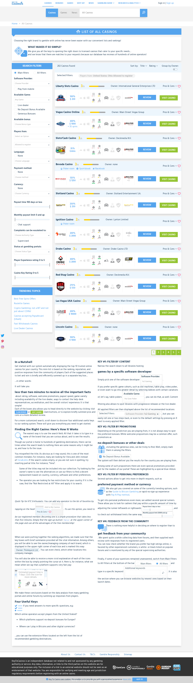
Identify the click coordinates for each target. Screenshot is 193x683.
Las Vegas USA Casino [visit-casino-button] (68, 301)
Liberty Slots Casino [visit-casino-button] (67, 86)
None (20, 156)
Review (147, 97)
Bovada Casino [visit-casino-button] (64, 164)
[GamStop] (176, 668)
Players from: (20, 131)
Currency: (18, 184)
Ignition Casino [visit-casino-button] (64, 220)
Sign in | (162, 3)
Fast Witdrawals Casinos (26, 324)
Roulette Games (22, 303)
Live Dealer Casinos (23, 328)
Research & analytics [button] (128, 3)
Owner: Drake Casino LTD (115, 249)
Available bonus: (22, 119)
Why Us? (81, 3)
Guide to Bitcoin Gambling (125, 492)
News (91, 3)
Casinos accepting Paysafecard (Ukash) (29, 317)
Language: (19, 152)
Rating (152, 66)
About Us (65, 654)
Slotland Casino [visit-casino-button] (65, 194)
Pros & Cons (169, 86)
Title (142, 66)
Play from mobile (26, 89)
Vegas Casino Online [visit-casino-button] (67, 112)
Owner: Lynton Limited (117, 219)
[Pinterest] (3, 341)
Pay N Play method (120, 495)
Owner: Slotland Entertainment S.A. (123, 193)
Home (14, 24)
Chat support (24, 224)
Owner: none (111, 164)
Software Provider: (23, 78)
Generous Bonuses (27, 113)
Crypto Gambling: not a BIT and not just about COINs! (31, 309)
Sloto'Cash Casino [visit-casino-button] (66, 138)
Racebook (100, 168)
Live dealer (23, 105)
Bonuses (59, 3)
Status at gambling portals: (27, 247)
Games (70, 3)
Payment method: (23, 168)
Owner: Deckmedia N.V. (119, 138)
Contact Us (80, 654)
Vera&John (22, 460)
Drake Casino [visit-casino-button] (63, 249)
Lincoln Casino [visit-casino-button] (64, 327)
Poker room (68, 168)
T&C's (92, 654)
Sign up (170, 3)
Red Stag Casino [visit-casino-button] (65, 275)
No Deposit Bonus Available (31, 109)
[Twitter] (3, 336)
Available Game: (22, 95)
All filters (41, 73)
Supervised (23, 241)
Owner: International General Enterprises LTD (133, 86)
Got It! (139, 679)
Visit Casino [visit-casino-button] (169, 98)
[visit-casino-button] (72, 98)
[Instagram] (3, 347)
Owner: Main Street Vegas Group (128, 112)
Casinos (48, 3)
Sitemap (128, 654)
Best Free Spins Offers (25, 299)
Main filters (23, 73)
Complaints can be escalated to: (30, 230)
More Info (127, 679)
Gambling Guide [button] (105, 3)
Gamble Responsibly (109, 654)
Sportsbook (84, 168)
